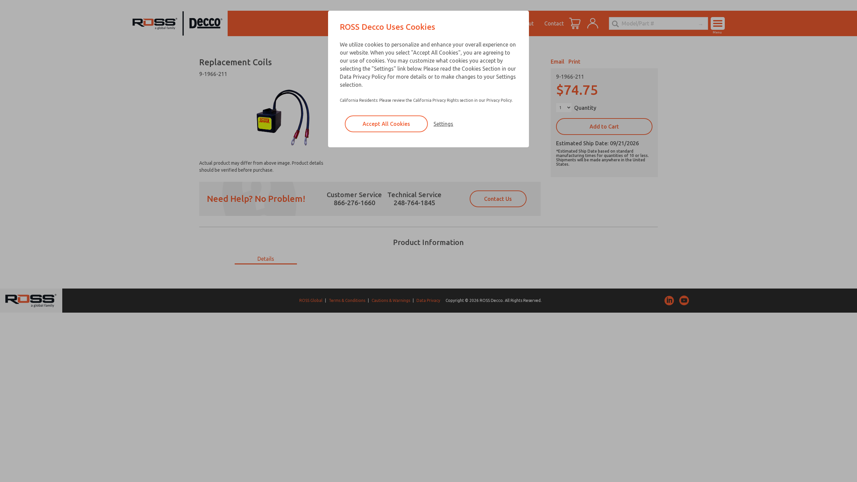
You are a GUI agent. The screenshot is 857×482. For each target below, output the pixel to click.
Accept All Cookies (386, 124)
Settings (443, 124)
